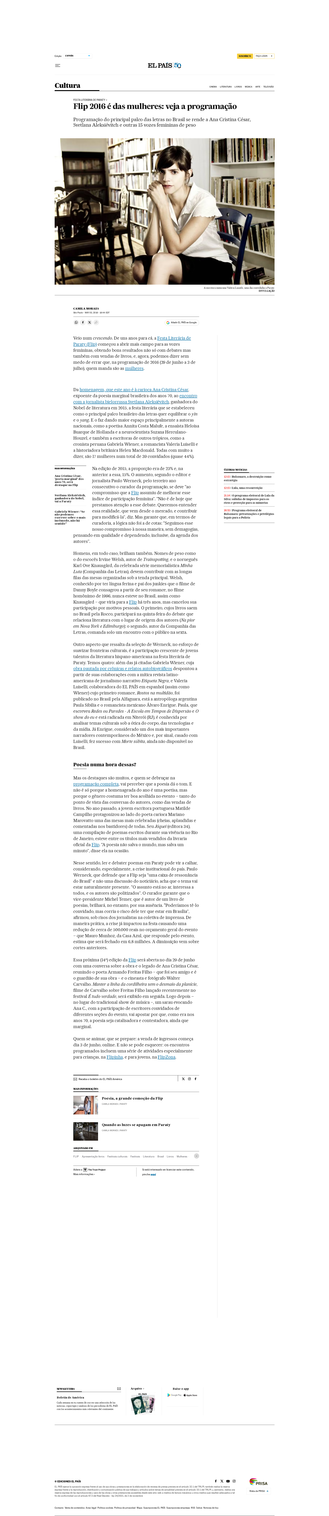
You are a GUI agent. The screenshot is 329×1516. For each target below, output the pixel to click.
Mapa (139, 1508)
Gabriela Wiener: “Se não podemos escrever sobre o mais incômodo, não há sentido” (70, 518)
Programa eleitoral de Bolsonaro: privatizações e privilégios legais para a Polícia (249, 514)
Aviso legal (91, 1508)
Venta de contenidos (75, 1508)
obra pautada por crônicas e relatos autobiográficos (122, 668)
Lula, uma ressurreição (247, 488)
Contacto (59, 1508)
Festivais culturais (117, 1156)
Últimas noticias (235, 469)
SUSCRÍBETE (245, 56)
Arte (257, 87)
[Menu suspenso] (58, 66)
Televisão (268, 87)
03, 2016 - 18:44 (97, 312)
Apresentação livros (93, 1156)
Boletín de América (70, 1397)
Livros (238, 87)
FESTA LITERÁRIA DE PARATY (89, 100)
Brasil (160, 1156)
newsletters (66, 1388)
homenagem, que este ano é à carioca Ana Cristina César (134, 389)
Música (248, 87)
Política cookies (105, 1508)
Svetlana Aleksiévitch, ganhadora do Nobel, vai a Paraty (70, 498)
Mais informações (83, 1174)
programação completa (96, 784)
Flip (135, 492)
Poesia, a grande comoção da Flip (132, 1098)
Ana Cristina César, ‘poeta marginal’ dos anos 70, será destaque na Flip (69, 481)
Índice (199, 1508)
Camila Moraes (86, 308)
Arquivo (136, 1388)
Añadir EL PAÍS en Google (183, 322)
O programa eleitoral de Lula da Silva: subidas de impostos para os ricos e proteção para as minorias (249, 499)
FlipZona (166, 1057)
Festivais (135, 1156)
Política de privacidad (125, 1508)
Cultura (68, 86)
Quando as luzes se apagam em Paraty (136, 1125)
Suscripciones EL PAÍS (154, 1508)
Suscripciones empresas (178, 1508)
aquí (153, 1174)
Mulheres (182, 1156)
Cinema (213, 87)
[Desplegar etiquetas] (196, 1156)
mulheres (134, 368)
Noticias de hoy (210, 1508)
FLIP (76, 1156)
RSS (193, 1508)
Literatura (226, 87)
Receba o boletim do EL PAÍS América (100, 1079)
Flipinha (115, 1057)
